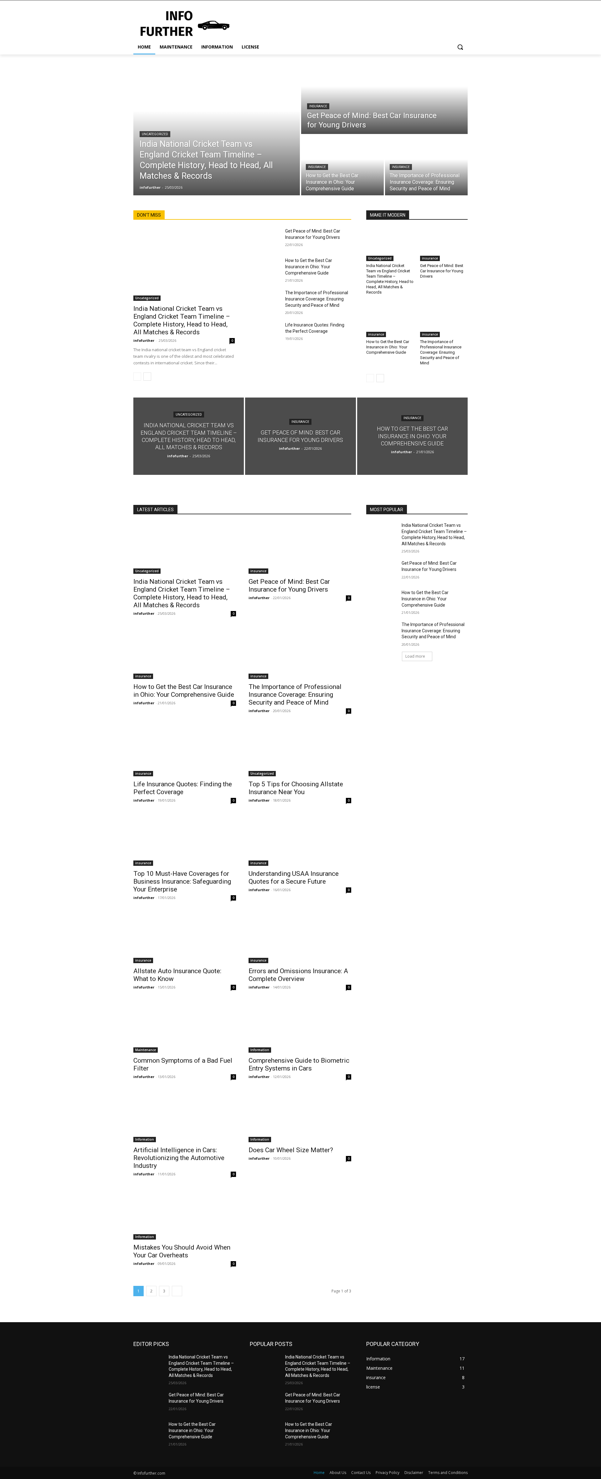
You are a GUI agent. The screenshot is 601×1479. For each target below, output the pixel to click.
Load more (415, 656)
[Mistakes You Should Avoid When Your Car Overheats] (184, 1214)
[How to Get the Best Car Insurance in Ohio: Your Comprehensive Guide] (342, 165)
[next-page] (147, 376)
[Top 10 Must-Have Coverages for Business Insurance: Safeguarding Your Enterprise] (184, 840)
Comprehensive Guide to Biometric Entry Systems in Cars (299, 1064)
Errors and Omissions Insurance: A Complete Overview (298, 975)
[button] (460, 46)
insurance (318, 106)
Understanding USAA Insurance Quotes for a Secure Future (294, 877)
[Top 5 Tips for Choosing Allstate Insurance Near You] (300, 750)
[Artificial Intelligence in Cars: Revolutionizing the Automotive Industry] (184, 1116)
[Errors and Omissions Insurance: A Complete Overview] (300, 937)
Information (259, 1050)
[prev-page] (137, 376)
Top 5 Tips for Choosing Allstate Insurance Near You (296, 788)
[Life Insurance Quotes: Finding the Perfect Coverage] (265, 332)
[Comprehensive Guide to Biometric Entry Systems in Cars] (300, 1027)
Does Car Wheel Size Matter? (291, 1150)
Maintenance (145, 1050)
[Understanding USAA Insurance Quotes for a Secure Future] (300, 840)
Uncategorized (155, 134)
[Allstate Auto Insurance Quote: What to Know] (184, 937)
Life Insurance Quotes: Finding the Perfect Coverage (182, 788)
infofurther (143, 340)
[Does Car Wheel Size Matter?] (300, 1116)
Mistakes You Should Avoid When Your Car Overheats (181, 1251)
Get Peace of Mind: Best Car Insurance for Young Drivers (441, 271)
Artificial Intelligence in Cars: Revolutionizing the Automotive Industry (178, 1157)
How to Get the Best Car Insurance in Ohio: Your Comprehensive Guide (308, 266)
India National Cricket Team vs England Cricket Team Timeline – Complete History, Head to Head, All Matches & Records (181, 320)
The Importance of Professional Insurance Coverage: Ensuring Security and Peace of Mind (316, 299)
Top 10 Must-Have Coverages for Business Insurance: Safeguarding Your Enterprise (182, 881)
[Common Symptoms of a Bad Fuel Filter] (184, 1027)
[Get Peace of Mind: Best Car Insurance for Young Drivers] (384, 94)
